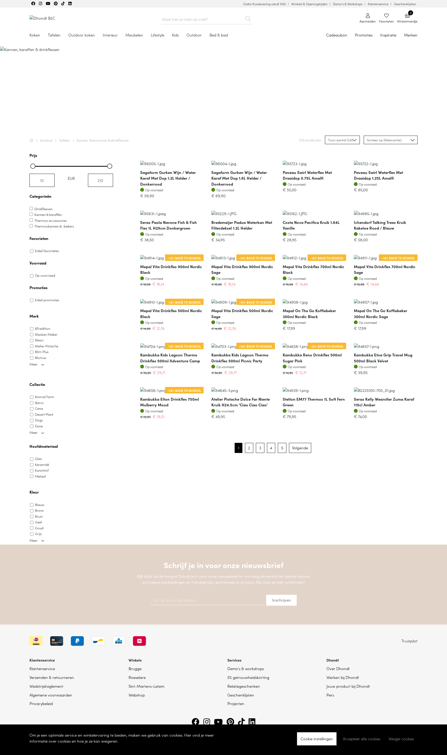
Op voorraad (45, 275)
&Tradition (42, 328)
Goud (39, 527)
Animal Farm (44, 396)
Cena (39, 408)
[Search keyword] (248, 17)
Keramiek (42, 464)
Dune (39, 425)
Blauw (39, 504)
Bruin (39, 516)
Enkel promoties (47, 299)
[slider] (32, 166)
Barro (39, 402)
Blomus (40, 357)
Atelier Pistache (46, 345)
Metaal (40, 476)
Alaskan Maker (46, 334)
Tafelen (65, 140)
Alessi (39, 340)
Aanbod (46, 140)
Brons (39, 510)
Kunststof (42, 470)
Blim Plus (42, 351)
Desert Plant (44, 414)
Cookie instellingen (317, 738)
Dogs (39, 419)
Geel (38, 521)
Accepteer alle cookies (361, 738)
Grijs (38, 533)
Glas (38, 458)
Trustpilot (409, 640)
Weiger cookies (401, 738)
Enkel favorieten (47, 250)
